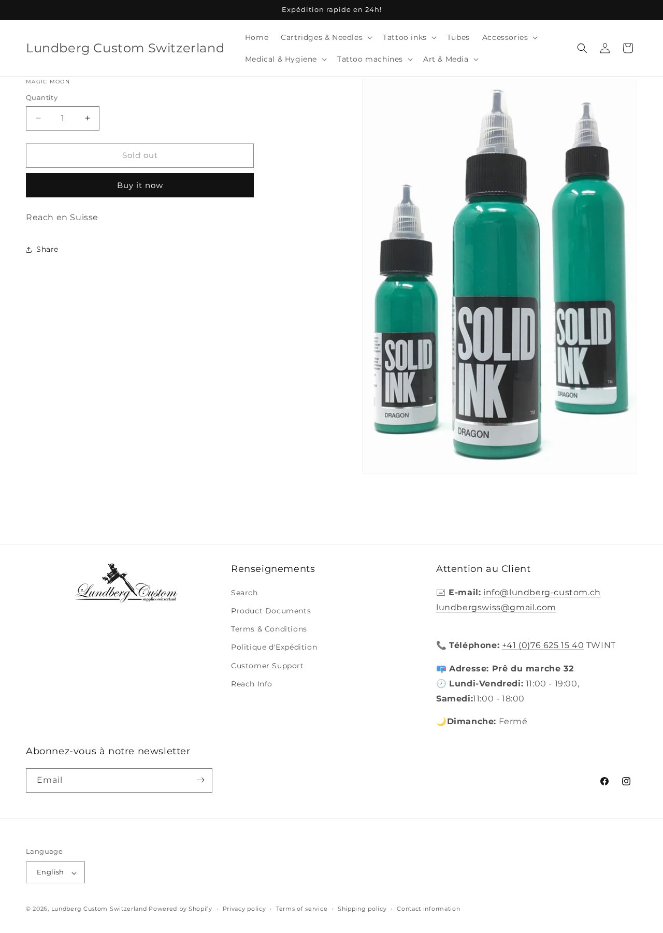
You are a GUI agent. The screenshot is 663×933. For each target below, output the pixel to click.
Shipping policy (362, 909)
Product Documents (271, 611)
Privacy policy (244, 909)
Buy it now (140, 185)
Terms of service (301, 909)
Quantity (41, 97)
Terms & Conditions (269, 629)
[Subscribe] (200, 780)
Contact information (428, 909)
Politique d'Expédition (274, 647)
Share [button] (47, 249)
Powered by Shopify (180, 909)
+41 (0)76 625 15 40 (543, 646)
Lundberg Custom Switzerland (99, 909)
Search (244, 593)
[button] (326, 37)
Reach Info (251, 683)
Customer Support (267, 665)
